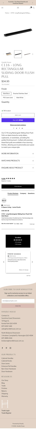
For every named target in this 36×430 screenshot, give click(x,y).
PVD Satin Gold (8, 97)
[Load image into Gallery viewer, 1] (9, 54)
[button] (4, 262)
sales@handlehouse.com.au (11, 329)
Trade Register (6, 413)
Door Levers (6, 363)
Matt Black (6, 93)
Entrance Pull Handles (9, 366)
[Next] (33, 3)
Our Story (5, 380)
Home (7, 13)
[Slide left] (4, 54)
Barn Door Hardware (9, 369)
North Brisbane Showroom (11, 333)
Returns (4, 391)
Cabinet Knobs (7, 361)
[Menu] (2, 8)
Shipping (5, 394)
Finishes (4, 388)
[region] (18, 262)
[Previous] (3, 3)
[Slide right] (32, 54)
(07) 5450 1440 (7, 326)
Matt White (19, 97)
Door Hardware (7, 371)
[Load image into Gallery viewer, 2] (18, 54)
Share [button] (21, 223)
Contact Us (5, 316)
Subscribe (18, 305)
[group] (18, 178)
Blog (3, 383)
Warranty (5, 396)
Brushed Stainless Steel (20, 93)
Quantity (5, 102)
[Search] (33, 7)
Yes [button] (15, 223)
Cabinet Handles (7, 358)
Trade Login (6, 411)
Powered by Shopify (18, 423)
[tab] (13, 193)
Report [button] (17, 223)
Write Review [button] (18, 186)
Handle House (6, 62)
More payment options (18, 125)
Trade (3, 386)
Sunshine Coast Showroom (11, 318)
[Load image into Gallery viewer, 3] (27, 54)
